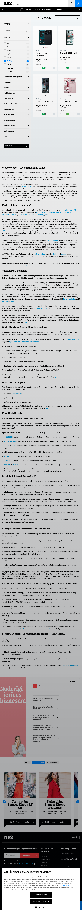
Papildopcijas (42, 907)
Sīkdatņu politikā (64, 885)
